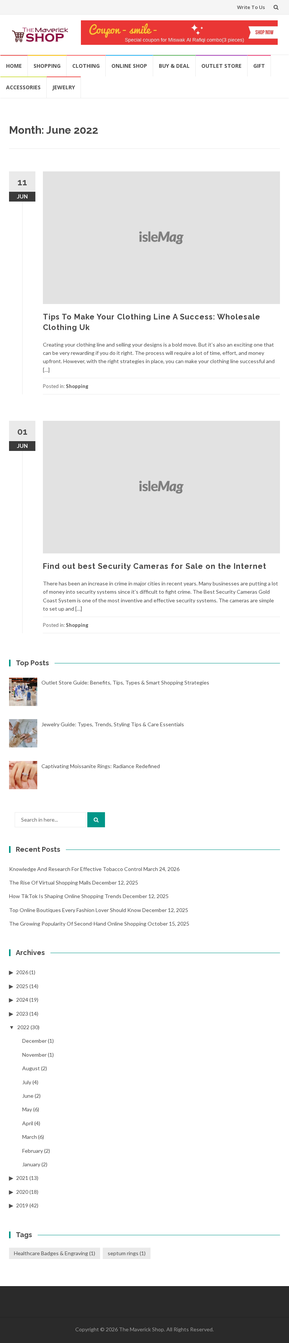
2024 (22, 999)
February (32, 1150)
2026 (22, 972)
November (34, 1054)
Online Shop (129, 65)
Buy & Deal (174, 65)
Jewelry (63, 87)
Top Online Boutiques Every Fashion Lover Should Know (75, 910)
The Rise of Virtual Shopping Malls (50, 882)
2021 (22, 1178)
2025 (22, 986)
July (26, 1082)
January (31, 1164)
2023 (22, 1013)
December (34, 1040)
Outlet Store (221, 65)
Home (14, 65)
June (27, 1095)
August (31, 1068)
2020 (22, 1192)
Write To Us (251, 7)
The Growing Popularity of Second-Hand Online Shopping (77, 923)
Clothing (86, 65)
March (29, 1137)
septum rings (127, 1253)
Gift (259, 65)
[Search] (96, 819)
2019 (22, 1205)
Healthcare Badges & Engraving (54, 1253)
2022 (23, 1027)
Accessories (23, 87)
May (27, 1109)
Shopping (47, 65)
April (27, 1123)
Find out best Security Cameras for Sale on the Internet (154, 566)
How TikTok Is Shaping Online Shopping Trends (65, 896)
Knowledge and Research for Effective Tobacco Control (75, 869)
